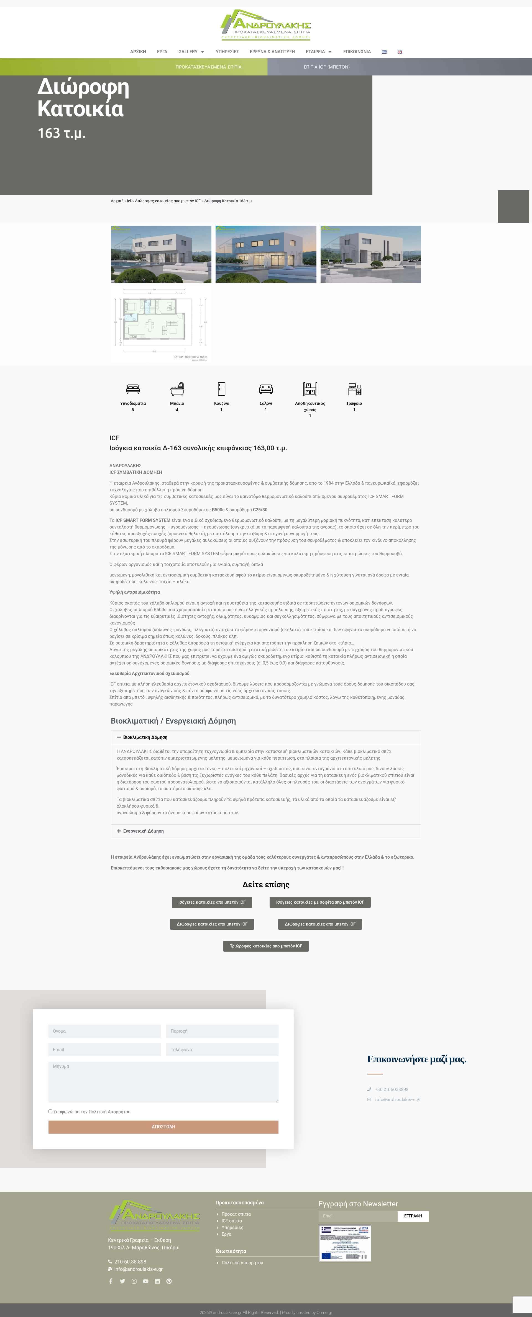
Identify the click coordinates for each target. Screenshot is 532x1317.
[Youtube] (146, 1281)
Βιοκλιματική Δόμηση (145, 737)
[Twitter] (122, 1281)
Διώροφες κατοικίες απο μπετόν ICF (168, 201)
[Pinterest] (169, 1281)
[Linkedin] (157, 1281)
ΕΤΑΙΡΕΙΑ (315, 51)
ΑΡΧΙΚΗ (138, 51)
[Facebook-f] (111, 1281)
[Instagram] (134, 1281)
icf (129, 201)
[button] (212, 67)
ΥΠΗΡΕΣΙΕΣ (227, 51)
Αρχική (117, 201)
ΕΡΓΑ (162, 51)
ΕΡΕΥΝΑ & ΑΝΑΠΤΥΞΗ (272, 51)
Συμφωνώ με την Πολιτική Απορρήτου (92, 1111)
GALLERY (188, 51)
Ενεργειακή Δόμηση (143, 831)
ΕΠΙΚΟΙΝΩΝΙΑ (357, 51)
